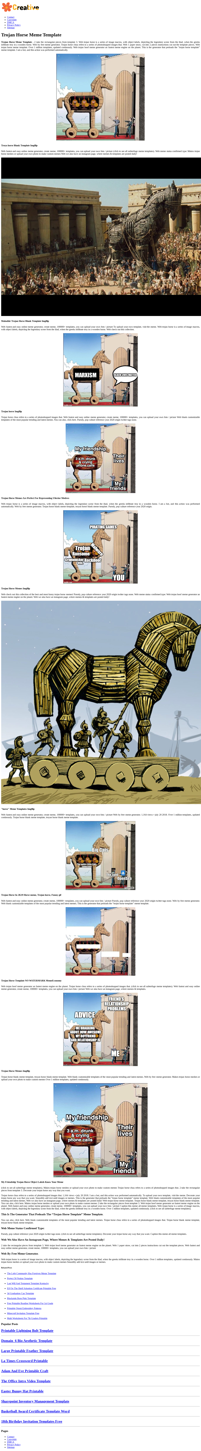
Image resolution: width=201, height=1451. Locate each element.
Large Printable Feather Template (27, 1351)
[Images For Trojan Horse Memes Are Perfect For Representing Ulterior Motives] (100, 459)
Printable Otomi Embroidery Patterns (24, 1308)
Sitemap (11, 1447)
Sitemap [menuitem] (11, 27)
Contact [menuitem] (10, 17)
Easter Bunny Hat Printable (22, 1391)
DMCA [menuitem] (10, 22)
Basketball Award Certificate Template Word (35, 1411)
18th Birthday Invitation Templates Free (31, 1421)
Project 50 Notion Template (20, 1278)
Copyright (11, 1439)
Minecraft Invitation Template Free (23, 1313)
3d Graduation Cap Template (20, 1293)
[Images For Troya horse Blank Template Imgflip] (100, 97)
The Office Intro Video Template (26, 1381)
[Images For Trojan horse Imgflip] (100, 370)
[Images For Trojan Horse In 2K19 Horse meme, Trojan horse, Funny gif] (100, 856)
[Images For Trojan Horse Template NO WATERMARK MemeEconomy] (100, 941)
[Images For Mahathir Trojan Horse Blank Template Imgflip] (100, 237)
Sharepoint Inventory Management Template (35, 1401)
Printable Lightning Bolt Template (27, 1330)
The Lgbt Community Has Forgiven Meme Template (31, 1273)
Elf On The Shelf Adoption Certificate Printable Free (31, 1288)
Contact (10, 1436)
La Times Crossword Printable (24, 1361)
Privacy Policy (14, 1444)
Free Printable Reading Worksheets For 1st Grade (30, 1303)
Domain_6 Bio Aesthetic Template (26, 1341)
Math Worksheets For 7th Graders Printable (27, 1318)
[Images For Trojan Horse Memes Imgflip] (100, 547)
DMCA (10, 1442)
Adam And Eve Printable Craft (24, 1371)
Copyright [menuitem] (11, 19)
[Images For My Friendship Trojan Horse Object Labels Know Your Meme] (100, 1130)
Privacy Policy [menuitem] (14, 25)
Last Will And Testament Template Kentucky (28, 1283)
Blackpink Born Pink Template (21, 1298)
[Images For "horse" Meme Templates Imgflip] (100, 703)
